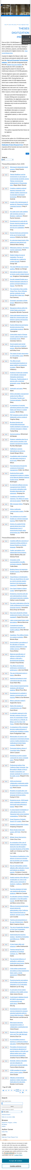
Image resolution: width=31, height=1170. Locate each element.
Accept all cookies (15, 1161)
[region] (15, 1155)
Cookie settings (9, 1153)
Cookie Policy (18, 1155)
